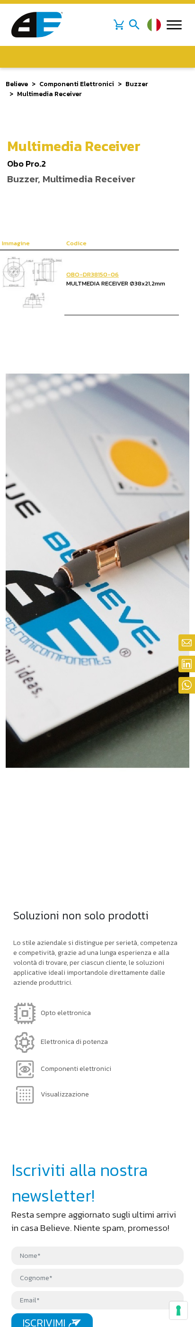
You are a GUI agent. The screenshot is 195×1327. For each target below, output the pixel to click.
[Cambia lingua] (154, 25)
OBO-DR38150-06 (92, 274)
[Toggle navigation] (134, 25)
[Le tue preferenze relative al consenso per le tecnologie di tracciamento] (178, 1310)
